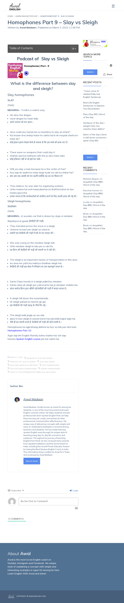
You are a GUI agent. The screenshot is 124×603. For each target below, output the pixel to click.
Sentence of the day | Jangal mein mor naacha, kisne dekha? (93, 126)
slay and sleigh (47, 362)
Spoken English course (28, 338)
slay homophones (50, 365)
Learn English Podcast (26, 16)
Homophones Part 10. (20, 330)
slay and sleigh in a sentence (24, 365)
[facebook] (107, 599)
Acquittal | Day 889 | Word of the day (94, 205)
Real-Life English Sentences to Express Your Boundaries (93, 105)
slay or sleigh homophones (23, 369)
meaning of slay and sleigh (40, 358)
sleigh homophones (50, 369)
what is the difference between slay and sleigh (33, 372)
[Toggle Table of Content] (72, 48)
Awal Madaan (28, 27)
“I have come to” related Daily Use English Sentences (92, 94)
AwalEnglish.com (37, 596)
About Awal (32, 461)
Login (75, 490)
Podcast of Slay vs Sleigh (23, 362)
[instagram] (111, 599)
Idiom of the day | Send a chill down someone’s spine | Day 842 (95, 137)
